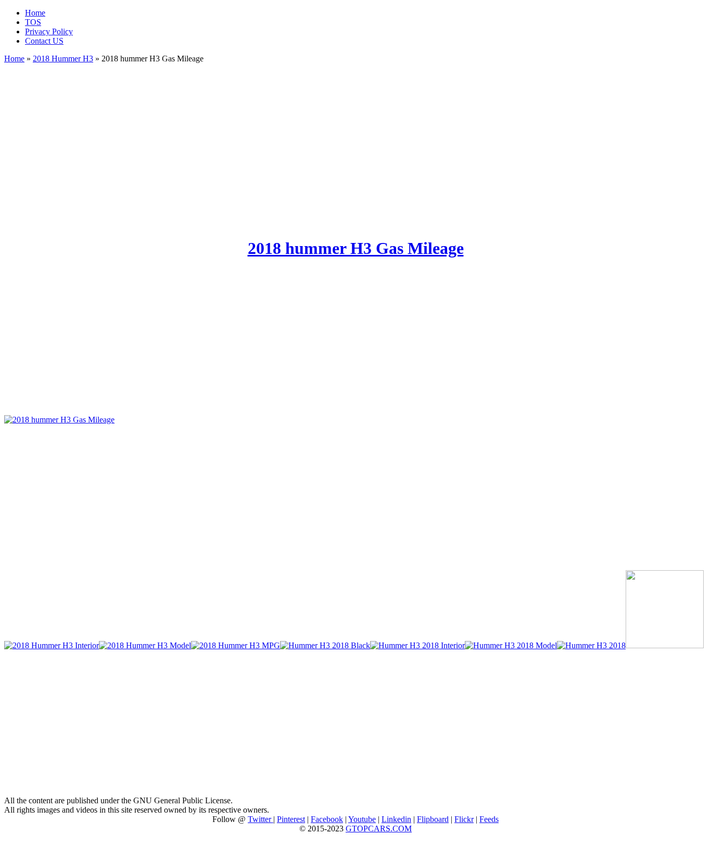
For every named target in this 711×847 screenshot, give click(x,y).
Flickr (464, 819)
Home (35, 12)
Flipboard (433, 819)
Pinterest (291, 819)
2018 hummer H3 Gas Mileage (356, 248)
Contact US (44, 40)
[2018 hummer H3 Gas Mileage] (59, 419)
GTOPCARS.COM (379, 828)
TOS (33, 22)
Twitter (260, 819)
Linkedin (396, 819)
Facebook (327, 819)
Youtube (362, 819)
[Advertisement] (355, 146)
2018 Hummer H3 (63, 58)
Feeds (489, 819)
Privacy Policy (49, 31)
